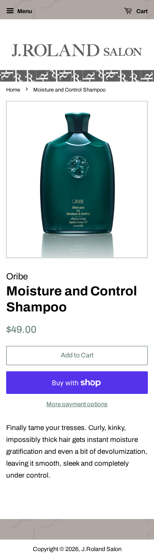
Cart (141, 11)
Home (13, 90)
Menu (24, 11)
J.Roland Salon (101, 549)
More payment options (77, 404)
